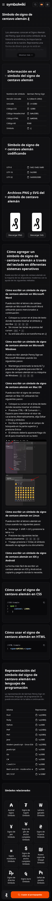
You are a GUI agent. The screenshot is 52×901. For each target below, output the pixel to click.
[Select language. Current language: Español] (41, 4)
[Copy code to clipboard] (44, 602)
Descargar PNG (15, 235)
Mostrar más (24, 55)
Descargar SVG (36, 235)
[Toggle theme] (47, 4)
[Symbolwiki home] (15, 5)
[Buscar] (35, 4)
